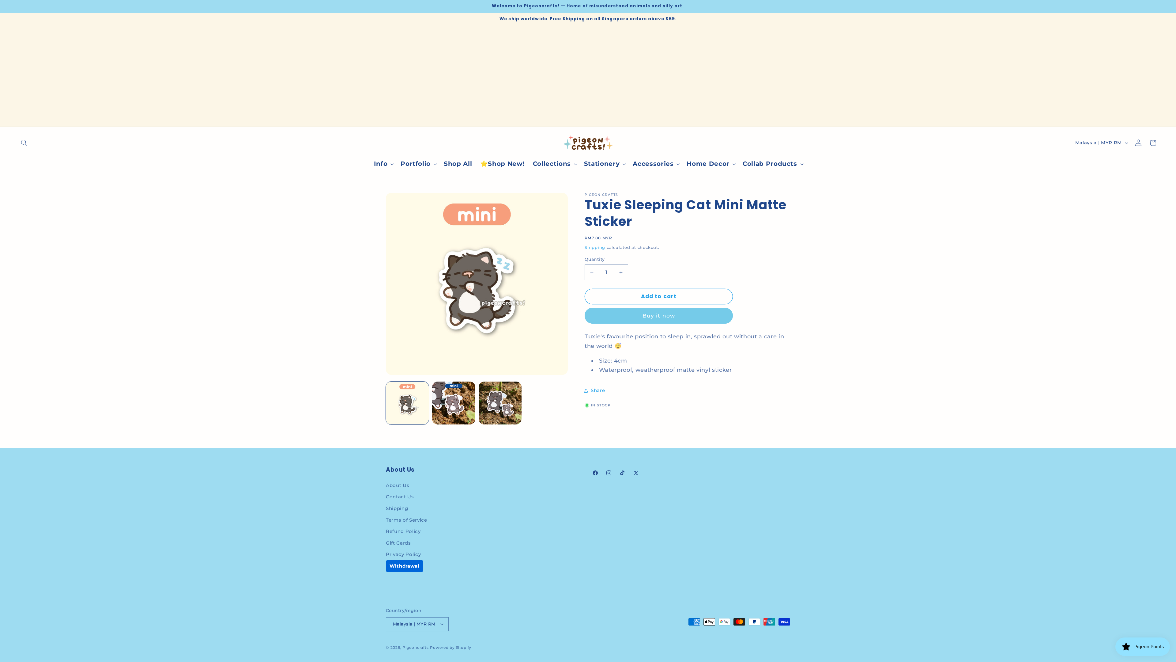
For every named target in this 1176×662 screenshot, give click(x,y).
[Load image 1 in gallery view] (407, 403)
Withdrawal (405, 566)
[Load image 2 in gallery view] (453, 403)
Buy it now (659, 316)
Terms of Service (406, 520)
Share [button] (598, 390)
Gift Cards (398, 543)
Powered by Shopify (450, 647)
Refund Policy (403, 531)
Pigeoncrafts (415, 647)
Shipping (595, 247)
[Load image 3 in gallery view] (500, 403)
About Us (397, 485)
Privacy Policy (403, 554)
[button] (24, 142)
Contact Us (400, 497)
